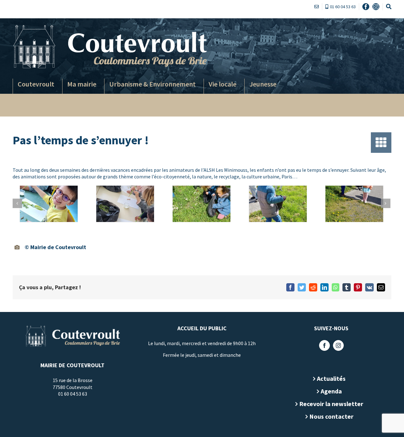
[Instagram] (338, 345)
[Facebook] (324, 345)
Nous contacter (331, 416)
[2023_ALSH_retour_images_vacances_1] (48, 204)
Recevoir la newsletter (331, 404)
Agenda (331, 391)
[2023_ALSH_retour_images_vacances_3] (201, 204)
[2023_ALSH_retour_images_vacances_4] (277, 204)
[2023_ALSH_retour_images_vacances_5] (354, 204)
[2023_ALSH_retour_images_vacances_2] (125, 204)
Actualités (331, 378)
